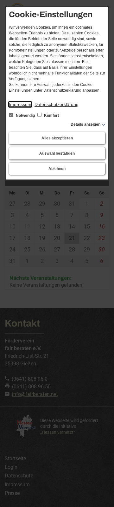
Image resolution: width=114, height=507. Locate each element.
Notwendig (25, 115)
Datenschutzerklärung (57, 104)
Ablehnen (57, 168)
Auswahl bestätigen (57, 153)
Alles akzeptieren (57, 138)
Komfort (51, 115)
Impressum (20, 104)
